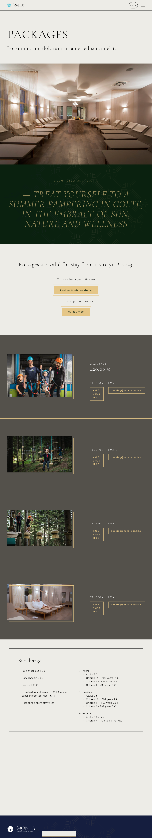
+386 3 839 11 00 (96, 394)
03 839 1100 (76, 312)
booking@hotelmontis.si (76, 290)
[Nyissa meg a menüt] (143, 5)
